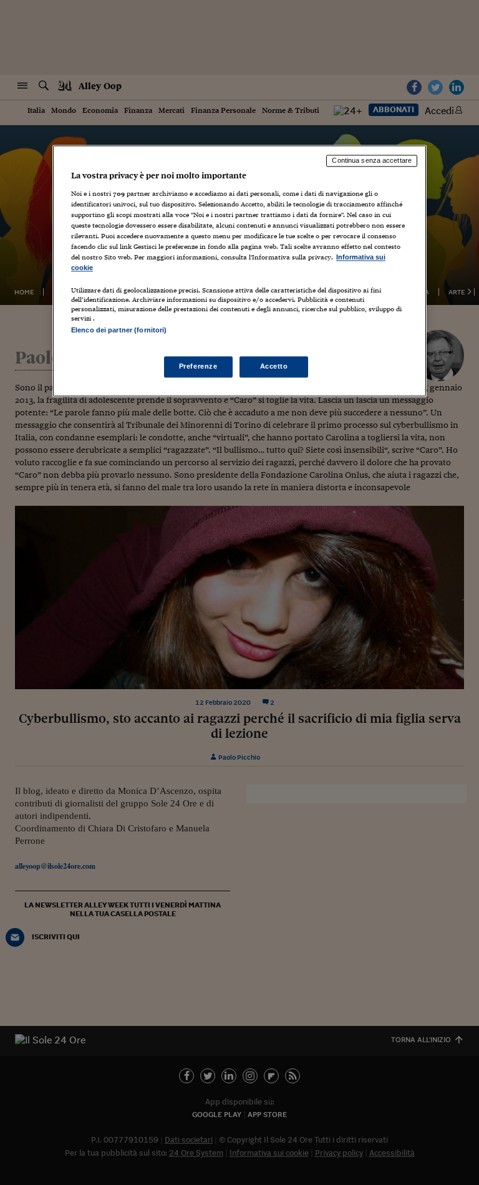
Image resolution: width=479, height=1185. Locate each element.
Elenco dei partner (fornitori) (119, 330)
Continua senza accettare (372, 160)
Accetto (274, 366)
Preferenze (198, 366)
